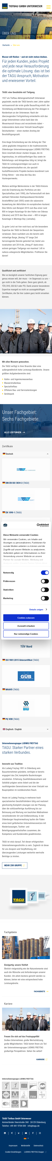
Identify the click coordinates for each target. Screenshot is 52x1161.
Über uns (16, 45)
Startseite (6, 45)
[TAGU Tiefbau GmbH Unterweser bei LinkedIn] (5, 1133)
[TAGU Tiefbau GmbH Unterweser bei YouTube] (26, 1133)
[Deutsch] (26, 1138)
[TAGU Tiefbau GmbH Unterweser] (22, 6)
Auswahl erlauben (26, 626)
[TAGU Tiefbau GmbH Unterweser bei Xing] (12, 1133)
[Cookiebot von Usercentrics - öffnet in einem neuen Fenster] (37, 525)
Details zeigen (36, 609)
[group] (26, 471)
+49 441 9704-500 (18, 1126)
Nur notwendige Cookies (26, 634)
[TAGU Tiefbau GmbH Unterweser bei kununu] (19, 1133)
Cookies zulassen (26, 618)
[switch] (45, 581)
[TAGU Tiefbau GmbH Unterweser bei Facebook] (33, 1133)
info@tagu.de (34, 1126)
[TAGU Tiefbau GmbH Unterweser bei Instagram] (40, 1133)
